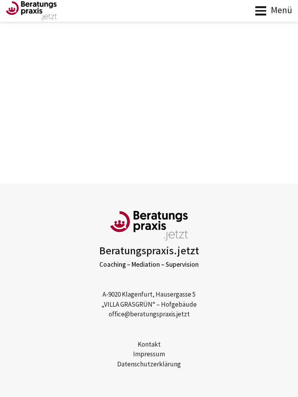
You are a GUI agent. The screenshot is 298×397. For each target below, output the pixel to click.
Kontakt (149, 345)
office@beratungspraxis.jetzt (149, 314)
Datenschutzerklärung (149, 364)
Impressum (149, 354)
